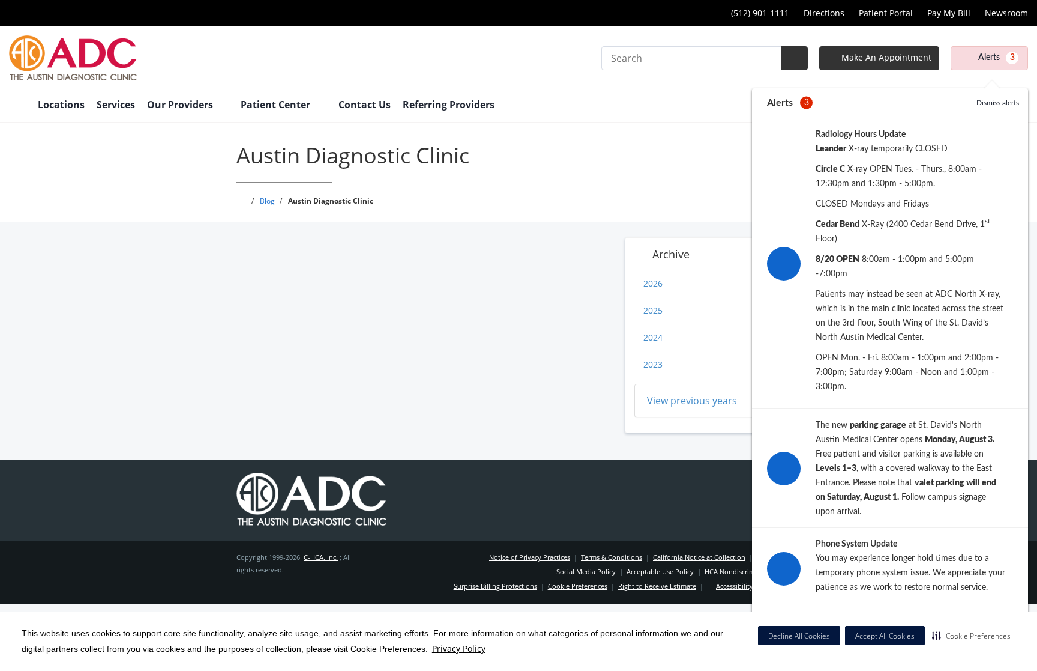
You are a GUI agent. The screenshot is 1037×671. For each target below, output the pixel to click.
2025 (653, 310)
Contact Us (364, 104)
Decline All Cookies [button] (799, 636)
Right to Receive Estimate (657, 586)
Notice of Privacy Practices (529, 557)
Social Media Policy (586, 571)
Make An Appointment (885, 57)
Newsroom (1006, 13)
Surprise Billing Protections (495, 586)
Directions (824, 13)
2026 (653, 283)
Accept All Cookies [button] (885, 636)
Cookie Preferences (577, 586)
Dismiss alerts (997, 102)
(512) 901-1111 (760, 13)
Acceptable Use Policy (660, 571)
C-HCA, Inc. (321, 557)
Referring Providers (448, 104)
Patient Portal (886, 13)
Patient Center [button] (277, 104)
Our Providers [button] (181, 104)
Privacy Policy (458, 648)
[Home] (17, 106)
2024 (653, 337)
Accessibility (734, 586)
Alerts (996, 57)
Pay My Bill (948, 13)
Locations (61, 104)
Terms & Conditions (611, 557)
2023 (653, 364)
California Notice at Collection (699, 557)
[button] (971, 635)
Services (116, 104)
